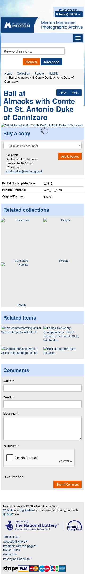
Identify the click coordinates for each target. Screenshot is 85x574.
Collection (23, 73)
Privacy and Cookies (16, 559)
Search (31, 61)
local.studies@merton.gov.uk (24, 171)
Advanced (51, 61)
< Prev (63, 92)
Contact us (10, 554)
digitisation (27, 510)
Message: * (10, 413)
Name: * (8, 381)
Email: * (8, 397)
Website (8, 510)
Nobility (53, 73)
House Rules (11, 550)
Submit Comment (67, 484)
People (39, 73)
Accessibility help (14, 541)
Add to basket (70, 156)
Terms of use (11, 537)
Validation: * (11, 446)
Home (8, 73)
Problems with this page (18, 546)
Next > (75, 92)
